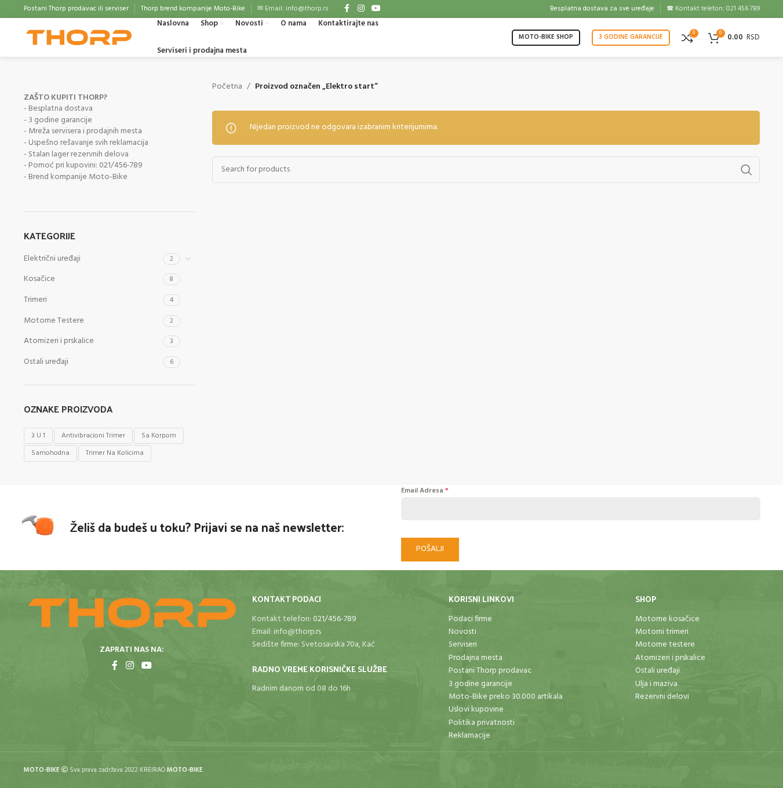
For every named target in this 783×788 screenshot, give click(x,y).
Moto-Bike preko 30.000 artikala (506, 696)
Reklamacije (469, 735)
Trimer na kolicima (115, 453)
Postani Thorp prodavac (490, 670)
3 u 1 (38, 436)
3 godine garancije (631, 37)
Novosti (462, 632)
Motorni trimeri (662, 632)
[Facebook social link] (347, 9)
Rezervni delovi (662, 696)
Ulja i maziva (656, 684)
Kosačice (39, 279)
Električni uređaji (52, 258)
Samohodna (50, 453)
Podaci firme (470, 619)
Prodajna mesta (475, 658)
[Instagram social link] (361, 9)
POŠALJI (430, 549)
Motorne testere (665, 644)
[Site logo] (79, 37)
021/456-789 (334, 619)
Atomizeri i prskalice (59, 341)
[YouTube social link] (376, 9)
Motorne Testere (54, 320)
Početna (227, 87)
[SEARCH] (746, 169)
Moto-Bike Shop (546, 37)
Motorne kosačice (667, 619)
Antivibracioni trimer (93, 436)
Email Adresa (425, 491)
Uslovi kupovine (476, 709)
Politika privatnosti (482, 722)
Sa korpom (158, 436)
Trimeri (35, 300)
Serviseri (463, 644)
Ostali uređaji (46, 362)
